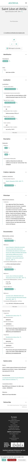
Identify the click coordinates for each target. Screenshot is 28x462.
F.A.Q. (14, 423)
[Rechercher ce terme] (10, 61)
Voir (14, 132)
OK (4, 460)
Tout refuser (12, 460)
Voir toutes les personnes (13, 405)
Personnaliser (22, 460)
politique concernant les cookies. (9, 458)
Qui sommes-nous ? (14, 433)
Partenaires (14, 439)
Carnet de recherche (14, 438)
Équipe (14, 436)
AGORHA (13, 3)
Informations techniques (14, 420)
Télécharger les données (14, 48)
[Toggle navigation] (26, 3)
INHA (14, 435)
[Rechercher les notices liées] (22, 11)
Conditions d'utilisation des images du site (14, 32)
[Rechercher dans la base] (17, 379)
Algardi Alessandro (13, 11)
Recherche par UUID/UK (14, 429)
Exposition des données (14, 426)
